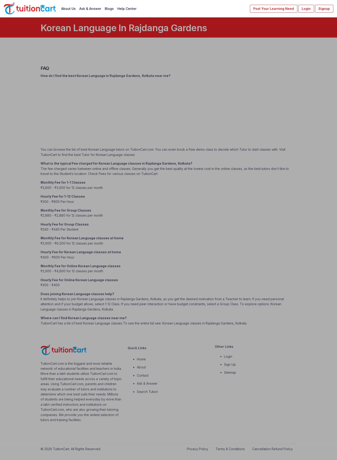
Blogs (109, 9)
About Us (68, 9)
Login (306, 9)
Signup (324, 9)
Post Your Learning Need (273, 9)
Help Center (126, 9)
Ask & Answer (90, 9)
